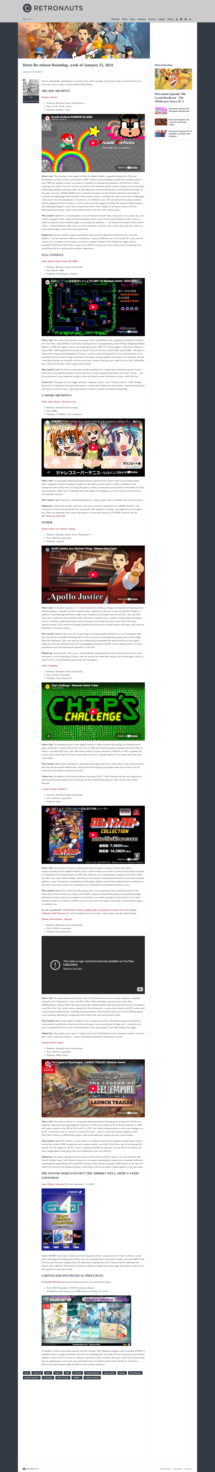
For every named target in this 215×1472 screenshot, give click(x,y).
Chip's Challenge (50, 665)
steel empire (109, 1373)
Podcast (115, 19)
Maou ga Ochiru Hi (56, 516)
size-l (48, 1373)
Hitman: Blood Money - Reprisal (57, 919)
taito (26, 1373)
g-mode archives (32, 1378)
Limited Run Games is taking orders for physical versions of (92, 910)
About (170, 19)
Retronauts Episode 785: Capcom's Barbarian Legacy (179, 122)
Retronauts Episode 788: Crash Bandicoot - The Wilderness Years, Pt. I (170, 97)
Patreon (152, 19)
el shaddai (48, 1378)
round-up (37, 1373)
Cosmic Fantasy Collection (54, 789)
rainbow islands (92, 1378)
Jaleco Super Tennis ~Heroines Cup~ (59, 401)
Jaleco (58, 1373)
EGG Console (63, 1378)
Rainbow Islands (49, 97)
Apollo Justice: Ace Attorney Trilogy (58, 529)
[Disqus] (93, 1422)
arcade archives (92, 1373)
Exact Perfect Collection (53, 1184)
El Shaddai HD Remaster (53, 1282)
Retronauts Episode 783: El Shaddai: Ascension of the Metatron (180, 133)
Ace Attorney (135, 1373)
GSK (67, 1373)
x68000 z (77, 1378)
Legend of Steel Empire (52, 1042)
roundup (77, 1373)
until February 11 (60, 913)
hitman (122, 1373)
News (132, 19)
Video (124, 19)
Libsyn (161, 19)
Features (142, 19)
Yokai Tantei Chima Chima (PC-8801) (60, 261)
